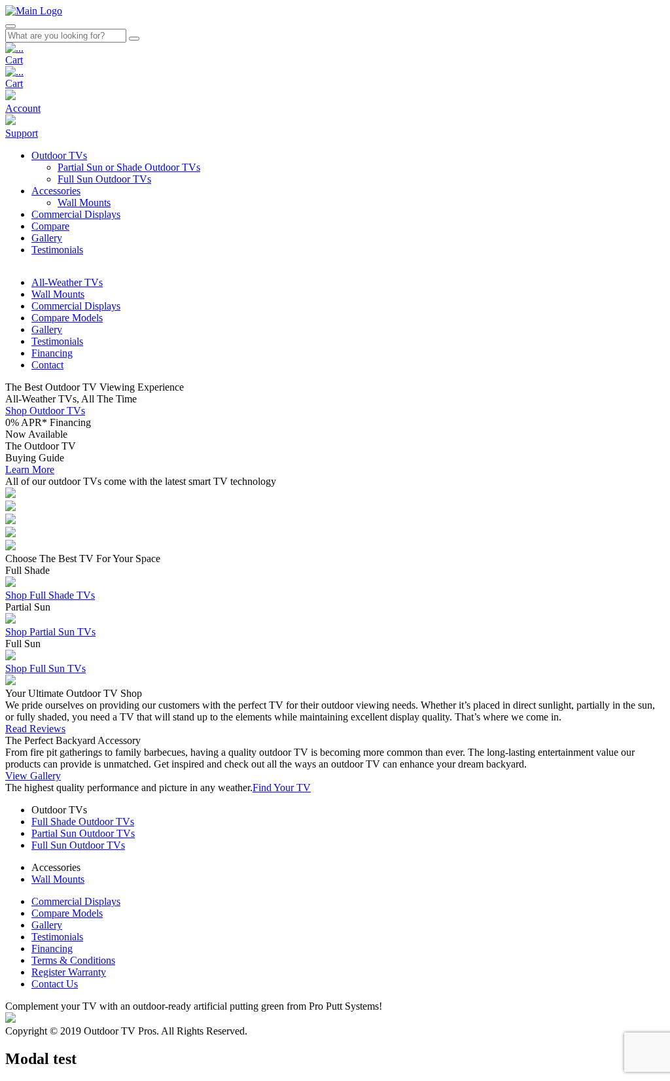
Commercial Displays (75, 901)
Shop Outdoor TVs (45, 410)
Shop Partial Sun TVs (50, 631)
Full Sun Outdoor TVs (78, 845)
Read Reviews (35, 728)
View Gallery (33, 775)
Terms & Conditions (73, 960)
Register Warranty (68, 972)
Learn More (29, 469)
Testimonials (57, 936)
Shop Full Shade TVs (50, 595)
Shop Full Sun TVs (45, 668)
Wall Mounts (57, 879)
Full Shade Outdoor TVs (82, 821)
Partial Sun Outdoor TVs (83, 833)
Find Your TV (282, 787)
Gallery (46, 924)
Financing (52, 948)
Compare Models (67, 913)
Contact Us (54, 983)
